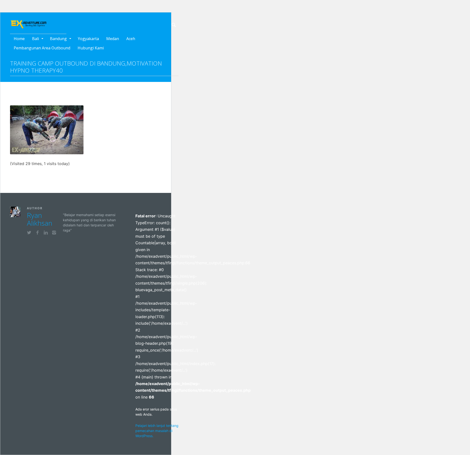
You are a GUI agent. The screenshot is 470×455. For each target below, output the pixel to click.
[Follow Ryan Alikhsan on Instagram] (54, 233)
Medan (112, 38)
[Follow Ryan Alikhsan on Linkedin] (46, 233)
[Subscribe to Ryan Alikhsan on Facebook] (37, 233)
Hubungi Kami (91, 48)
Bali (35, 38)
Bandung (58, 38)
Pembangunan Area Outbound (42, 48)
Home (19, 38)
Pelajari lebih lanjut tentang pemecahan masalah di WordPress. (156, 430)
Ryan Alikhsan (39, 219)
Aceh (130, 38)
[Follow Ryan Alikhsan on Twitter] (29, 233)
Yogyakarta (88, 38)
